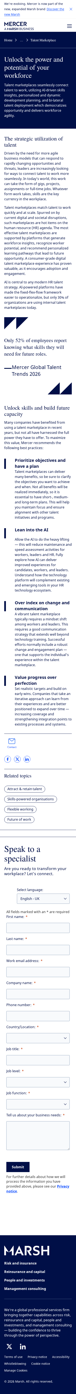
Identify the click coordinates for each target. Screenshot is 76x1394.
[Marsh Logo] (26, 1251)
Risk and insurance (20, 1263)
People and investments (24, 1280)
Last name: (15, 938)
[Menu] (69, 26)
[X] (9, 1346)
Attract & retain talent (24, 789)
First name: (15, 916)
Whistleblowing (15, 1364)
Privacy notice (37, 1357)
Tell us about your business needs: (33, 1115)
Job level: (13, 1071)
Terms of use (13, 1357)
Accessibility (60, 1357)
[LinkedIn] (22, 1346)
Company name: (19, 982)
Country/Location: (20, 1027)
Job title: (12, 1049)
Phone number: (18, 1005)
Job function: (16, 1093)
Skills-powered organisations (30, 799)
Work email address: (22, 960)
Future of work (19, 819)
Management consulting (25, 1288)
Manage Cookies (15, 1370)
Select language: (30, 889)
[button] (71, 9)
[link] (7, 759)
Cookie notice (40, 1364)
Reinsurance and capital (24, 1271)
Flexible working (20, 809)
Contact (11, 747)
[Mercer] (19, 26)
